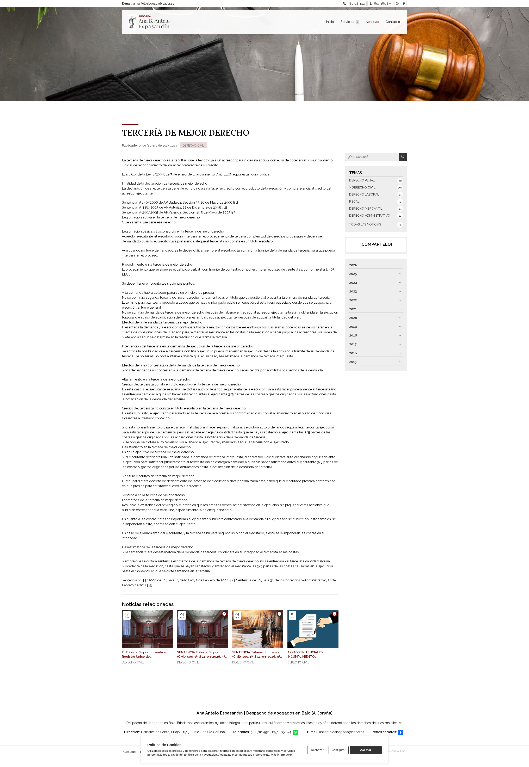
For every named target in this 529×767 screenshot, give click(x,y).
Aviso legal (129, 751)
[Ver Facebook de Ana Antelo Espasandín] (403, 3)
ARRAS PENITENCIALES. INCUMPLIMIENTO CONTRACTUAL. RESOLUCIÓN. (311, 654)
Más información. (282, 754)
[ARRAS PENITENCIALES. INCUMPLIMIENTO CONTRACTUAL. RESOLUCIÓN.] (312, 629)
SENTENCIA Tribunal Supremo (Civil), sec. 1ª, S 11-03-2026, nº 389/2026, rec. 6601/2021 (201, 654)
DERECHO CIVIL (193, 145)
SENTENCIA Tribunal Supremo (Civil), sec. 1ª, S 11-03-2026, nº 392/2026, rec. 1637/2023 (256, 654)
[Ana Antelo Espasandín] (148, 22)
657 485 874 (281, 732)
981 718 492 (259, 732)
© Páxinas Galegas (394, 751)
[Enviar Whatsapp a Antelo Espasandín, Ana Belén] (397, 3)
